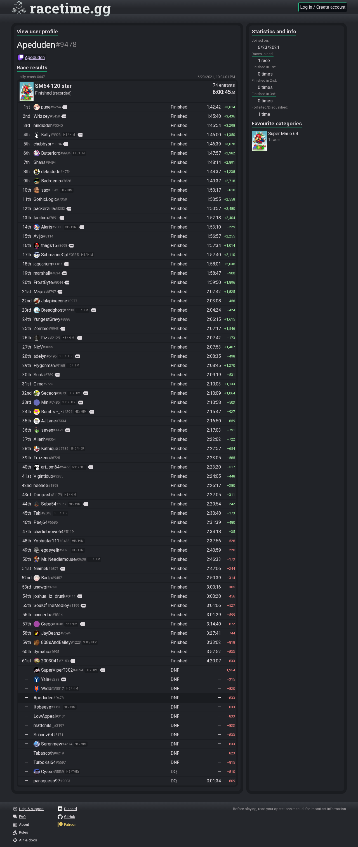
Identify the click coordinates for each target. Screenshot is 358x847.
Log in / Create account (322, 7)
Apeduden (35, 57)
